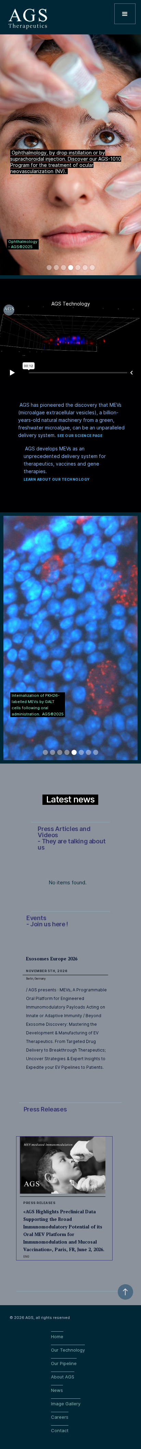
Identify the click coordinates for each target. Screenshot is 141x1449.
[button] (125, 13)
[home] (28, 15)
